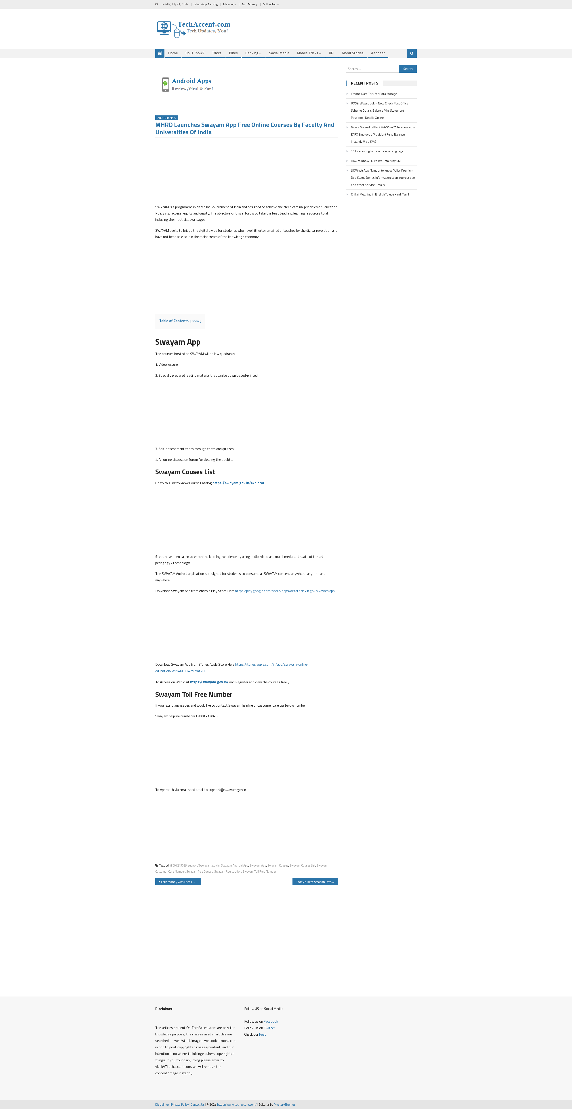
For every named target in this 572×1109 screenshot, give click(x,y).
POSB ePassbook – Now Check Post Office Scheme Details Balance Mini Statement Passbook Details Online (379, 110)
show (195, 321)
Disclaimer (162, 1104)
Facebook (271, 1021)
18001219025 (178, 865)
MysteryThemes (285, 1104)
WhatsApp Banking (206, 4)
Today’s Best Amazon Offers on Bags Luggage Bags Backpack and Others (317, 881)
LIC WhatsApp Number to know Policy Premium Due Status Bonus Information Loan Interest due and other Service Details (383, 177)
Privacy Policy (180, 1104)
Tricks (216, 53)
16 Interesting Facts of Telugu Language (377, 151)
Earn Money (249, 4)
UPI (331, 53)
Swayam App (258, 865)
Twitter (269, 1027)
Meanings (229, 4)
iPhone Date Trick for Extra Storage (374, 93)
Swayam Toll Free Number (259, 871)
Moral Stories (353, 53)
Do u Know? (194, 53)
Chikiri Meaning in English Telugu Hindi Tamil (380, 194)
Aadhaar (378, 53)
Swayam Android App (234, 865)
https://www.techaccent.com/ (237, 1104)
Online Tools (271, 4)
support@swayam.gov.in (204, 865)
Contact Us (198, 1104)
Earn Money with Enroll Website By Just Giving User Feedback (181, 881)
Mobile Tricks (307, 53)
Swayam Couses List (302, 865)
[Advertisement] (246, 172)
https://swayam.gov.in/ (209, 682)
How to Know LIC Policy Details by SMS (376, 160)
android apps (167, 118)
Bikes (233, 53)
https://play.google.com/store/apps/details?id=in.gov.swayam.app (285, 590)
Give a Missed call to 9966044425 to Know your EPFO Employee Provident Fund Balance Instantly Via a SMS (383, 134)
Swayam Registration (227, 871)
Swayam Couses (277, 865)
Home (173, 53)
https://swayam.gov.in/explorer (238, 483)
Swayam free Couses (199, 871)
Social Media (279, 53)
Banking (251, 53)
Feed (262, 1034)
